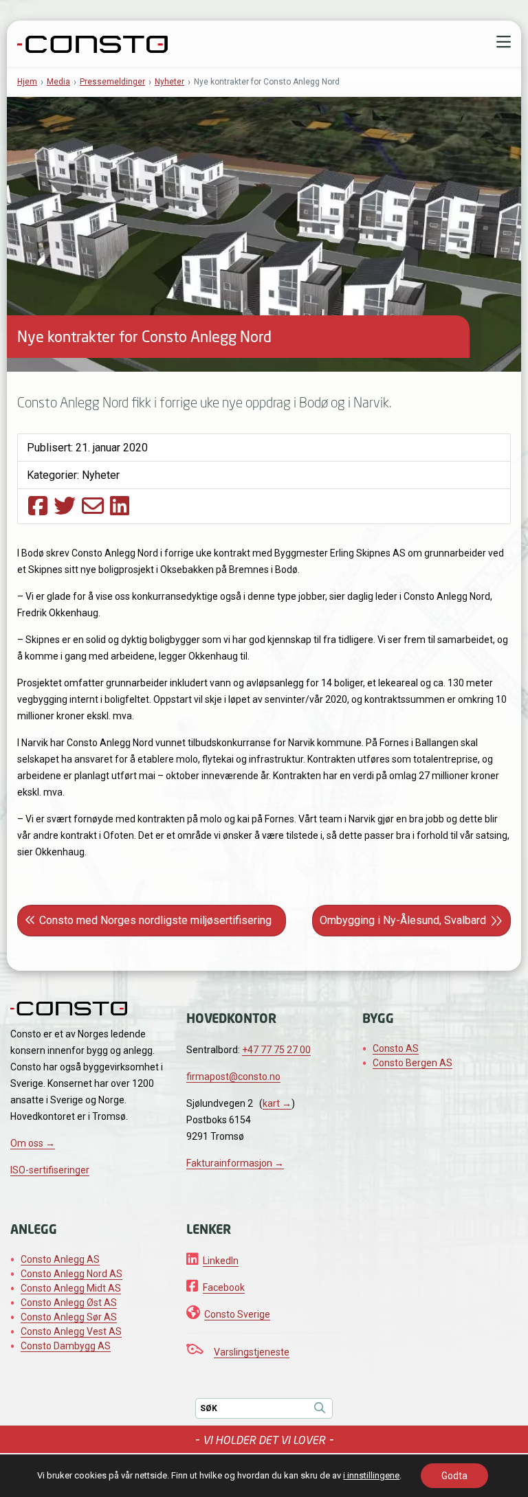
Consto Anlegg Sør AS (69, 1317)
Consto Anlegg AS (60, 1259)
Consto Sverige (237, 1314)
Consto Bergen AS (412, 1062)
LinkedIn (221, 1260)
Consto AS (396, 1048)
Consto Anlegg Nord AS (71, 1273)
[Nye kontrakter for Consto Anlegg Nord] (37, 506)
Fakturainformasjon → (235, 1163)
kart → (277, 1103)
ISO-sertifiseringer (49, 1169)
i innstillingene (371, 1475)
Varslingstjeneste (251, 1352)
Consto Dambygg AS (66, 1345)
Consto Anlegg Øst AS (69, 1302)
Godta (454, 1475)
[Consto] (92, 42)
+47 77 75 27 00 (276, 1049)
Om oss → (32, 1143)
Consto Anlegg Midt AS (71, 1288)
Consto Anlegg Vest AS (71, 1331)
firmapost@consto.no (233, 1076)
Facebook (224, 1287)
